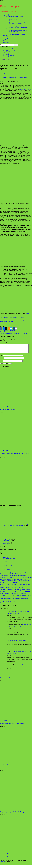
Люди (4, 560)
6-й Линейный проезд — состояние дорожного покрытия (15, 499)
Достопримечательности (9, 558)
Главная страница (7, 14)
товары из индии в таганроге (6, 598)
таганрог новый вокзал (25, 595)
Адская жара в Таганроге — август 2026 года (12, 723)
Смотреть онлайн (4, 59)
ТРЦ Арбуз (26, 572)
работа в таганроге (3, 591)
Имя (1, 355)
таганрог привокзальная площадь (6, 596)
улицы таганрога (8, 48)
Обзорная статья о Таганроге (7, 677)
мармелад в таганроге (22, 582)
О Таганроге (6, 15)
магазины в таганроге (9, 50)
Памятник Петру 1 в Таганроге (17, 26)
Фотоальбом (6, 568)
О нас (4, 39)
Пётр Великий (12, 32)
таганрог (6, 54)
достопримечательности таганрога (9, 579)
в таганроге (6, 51)
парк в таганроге (23, 585)
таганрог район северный (19, 596)
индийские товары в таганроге (15, 580)
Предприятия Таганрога (17, 572)
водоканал (6, 57)
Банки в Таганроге (4, 572)
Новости (7, 36)
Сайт (1, 360)
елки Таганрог (23, 579)
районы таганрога (3, 593)
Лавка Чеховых (13, 19)
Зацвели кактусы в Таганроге (8, 409)
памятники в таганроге (15, 585)
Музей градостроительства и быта (17, 24)
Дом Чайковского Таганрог (16, 23)
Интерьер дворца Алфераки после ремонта (13, 331)
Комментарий (4, 343)
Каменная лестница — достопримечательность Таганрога (18, 21)
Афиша (5, 35)
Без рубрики (6, 557)
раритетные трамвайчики (25, 89)
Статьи (5, 566)
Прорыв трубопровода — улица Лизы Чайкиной (16, 524)
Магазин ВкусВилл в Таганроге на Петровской (13, 333)
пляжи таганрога (5, 587)
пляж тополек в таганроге (16, 587)
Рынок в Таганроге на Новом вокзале (9, 324)
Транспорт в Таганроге (9, 330)
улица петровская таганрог (16, 599)
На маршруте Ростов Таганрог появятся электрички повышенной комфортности (13, 320)
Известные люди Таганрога (13, 28)
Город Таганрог (9, 6)
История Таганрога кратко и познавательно (17, 27)
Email (2, 358)
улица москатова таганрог (5, 599)
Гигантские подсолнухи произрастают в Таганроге (13, 767)
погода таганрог (20, 589)
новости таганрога (4, 584)
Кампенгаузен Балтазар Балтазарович (18, 30)
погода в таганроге (8, 55)
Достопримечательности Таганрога (15, 16)
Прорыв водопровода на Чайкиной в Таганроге (13, 812)
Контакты (5, 40)
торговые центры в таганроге (21, 598)
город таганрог (28, 577)
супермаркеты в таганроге (6, 595)
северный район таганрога (16, 593)
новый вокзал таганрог (16, 584)
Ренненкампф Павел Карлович (17, 34)
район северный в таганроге (11, 53)
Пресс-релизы (6, 562)
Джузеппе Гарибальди (14, 31)
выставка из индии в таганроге (17, 577)
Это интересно (6, 569)
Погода (9, 572)
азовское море (18, 573)
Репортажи (6, 38)
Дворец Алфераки (13, 18)
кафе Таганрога (26, 580)
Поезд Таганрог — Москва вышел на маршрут (12, 317)
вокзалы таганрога (23, 575)
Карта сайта (6, 42)
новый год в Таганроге (27, 584)
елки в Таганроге (4, 580)
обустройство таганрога (5, 585)
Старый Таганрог (7, 565)
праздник (28, 589)
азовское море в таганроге (5, 575)
